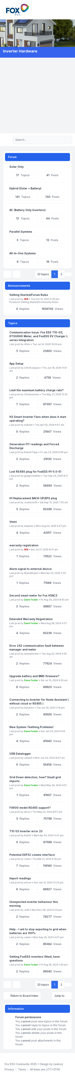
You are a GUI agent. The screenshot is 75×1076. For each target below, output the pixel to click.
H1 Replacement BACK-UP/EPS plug (33, 498)
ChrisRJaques (32, 367)
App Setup (16, 363)
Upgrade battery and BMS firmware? (34, 676)
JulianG (28, 757)
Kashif (27, 835)
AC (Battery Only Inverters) (27, 210)
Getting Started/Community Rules (39, 302)
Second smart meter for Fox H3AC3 (33, 595)
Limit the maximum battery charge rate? (36, 390)
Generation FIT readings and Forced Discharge (34, 446)
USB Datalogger (20, 753)
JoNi (26, 909)
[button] (68, 274)
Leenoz (58, 1064)
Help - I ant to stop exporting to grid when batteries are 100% (37, 931)
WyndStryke (31, 573)
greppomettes (32, 475)
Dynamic (29, 707)
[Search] (61, 140)
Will (26, 299)
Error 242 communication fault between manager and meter (36, 647)
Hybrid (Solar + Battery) (25, 188)
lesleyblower (31, 653)
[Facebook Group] (4, 1055)
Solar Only (16, 166)
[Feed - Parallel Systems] (65, 231)
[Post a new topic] (7, 274)
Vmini (13, 521)
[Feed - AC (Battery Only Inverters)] (65, 210)
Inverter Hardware (20, 51)
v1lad (27, 859)
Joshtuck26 (30, 502)
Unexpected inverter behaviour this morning (33, 903)
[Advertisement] (37, 95)
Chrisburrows (31, 394)
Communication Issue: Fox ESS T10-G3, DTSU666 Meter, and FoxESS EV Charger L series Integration (38, 336)
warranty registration (23, 545)
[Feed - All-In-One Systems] (65, 253)
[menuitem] (65, 9)
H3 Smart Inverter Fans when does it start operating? (37, 418)
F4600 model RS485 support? (30, 807)
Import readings (20, 878)
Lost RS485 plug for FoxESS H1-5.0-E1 (35, 471)
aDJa (27, 811)
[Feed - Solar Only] (65, 167)
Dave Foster (31, 599)
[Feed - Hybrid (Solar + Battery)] (65, 188)
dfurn (27, 344)
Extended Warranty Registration (31, 619)
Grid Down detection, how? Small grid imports (35, 779)
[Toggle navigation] (70, 9)
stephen (28, 525)
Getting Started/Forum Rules (28, 294)
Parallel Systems (20, 231)
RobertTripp (31, 452)
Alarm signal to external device (30, 568)
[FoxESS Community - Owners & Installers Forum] (17, 9)
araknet (28, 424)
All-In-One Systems (22, 253)
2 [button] (61, 274)
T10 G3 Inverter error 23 (25, 831)
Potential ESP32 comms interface (32, 854)
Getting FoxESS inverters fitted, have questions (34, 958)
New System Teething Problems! (31, 727)
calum (27, 937)
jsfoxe (27, 882)
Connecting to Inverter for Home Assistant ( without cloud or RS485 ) (39, 701)
